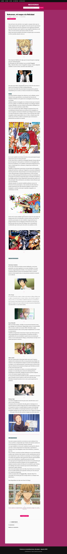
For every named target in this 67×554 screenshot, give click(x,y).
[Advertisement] (54, 17)
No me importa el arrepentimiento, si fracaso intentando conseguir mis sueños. (24, 507)
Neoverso (33, 5)
